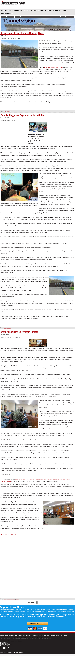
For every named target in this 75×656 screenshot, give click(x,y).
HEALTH (36, 11)
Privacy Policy (36, 638)
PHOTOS (30, 11)
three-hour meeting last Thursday (53, 67)
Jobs (64, 11)
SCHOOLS (43, 11)
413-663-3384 (4, 645)
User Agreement (46, 638)
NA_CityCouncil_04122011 (8, 534)
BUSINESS (15, 11)
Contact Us (28, 638)
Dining (28, 635)
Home (2, 635)
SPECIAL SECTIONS (6, 14)
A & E (6, 635)
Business (11, 635)
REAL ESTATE (57, 11)
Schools (41, 635)
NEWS (5, 11)
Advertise (3, 638)
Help (22, 638)
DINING (49, 11)
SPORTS (23, 11)
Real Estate (34, 635)
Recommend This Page (13, 638)
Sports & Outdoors (49, 635)
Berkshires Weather (61, 635)
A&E (9, 11)
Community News (20, 635)
